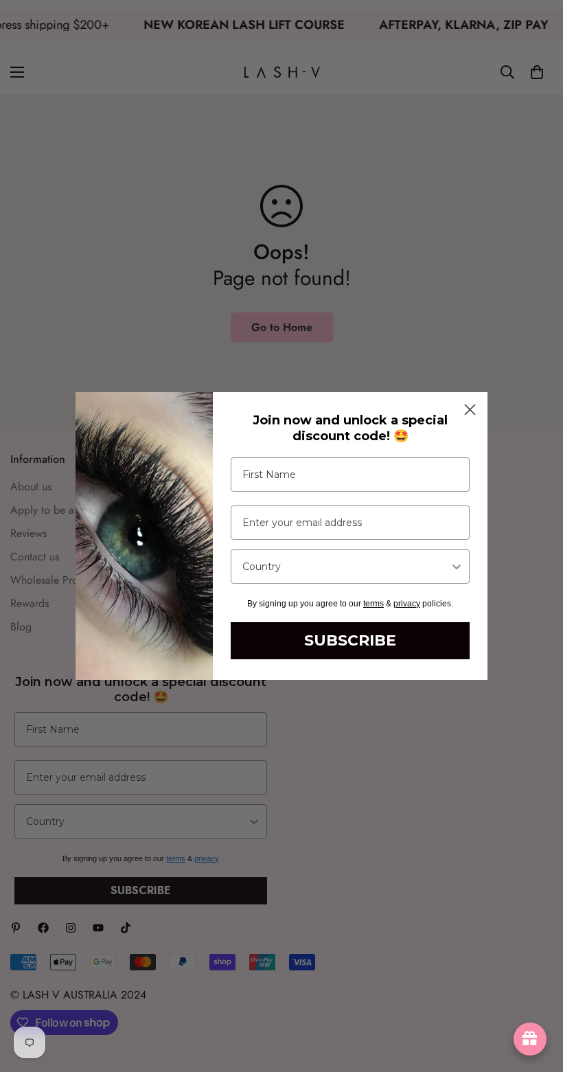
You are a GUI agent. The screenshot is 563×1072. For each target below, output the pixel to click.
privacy (406, 603)
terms (373, 603)
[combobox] (346, 566)
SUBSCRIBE (350, 640)
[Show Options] (456, 566)
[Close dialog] (470, 410)
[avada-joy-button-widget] (530, 1039)
